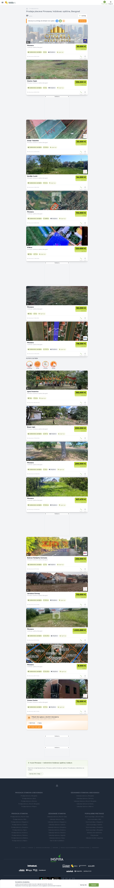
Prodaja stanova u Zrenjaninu (19, 827)
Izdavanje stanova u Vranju (57, 838)
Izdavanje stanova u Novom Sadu (57, 816)
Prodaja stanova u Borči (29, 798)
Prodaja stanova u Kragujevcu (19, 822)
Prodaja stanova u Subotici (19, 824)
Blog (16, 847)
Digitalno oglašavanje (43, 847)
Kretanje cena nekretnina (94, 832)
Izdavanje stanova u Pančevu (57, 832)
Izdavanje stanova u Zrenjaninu (57, 827)
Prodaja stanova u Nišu (19, 819)
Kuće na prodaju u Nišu (94, 819)
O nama (23, 847)
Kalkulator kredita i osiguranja (94, 838)
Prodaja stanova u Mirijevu (29, 806)
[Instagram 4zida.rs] (66, 879)
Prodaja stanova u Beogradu (29, 796)
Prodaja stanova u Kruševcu (20, 832)
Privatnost (95, 847)
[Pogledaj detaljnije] (57, 69)
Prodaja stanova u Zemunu (29, 801)
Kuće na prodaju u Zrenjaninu (94, 827)
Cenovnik (55, 847)
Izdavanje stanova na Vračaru (85, 804)
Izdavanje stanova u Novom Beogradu (85, 801)
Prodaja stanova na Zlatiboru (19, 838)
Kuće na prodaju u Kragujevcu (94, 822)
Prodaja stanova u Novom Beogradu (29, 804)
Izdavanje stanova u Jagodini (57, 835)
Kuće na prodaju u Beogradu (94, 830)
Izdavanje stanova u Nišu (57, 819)
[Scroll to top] (57, 786)
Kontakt (30, 847)
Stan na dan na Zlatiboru (57, 840)
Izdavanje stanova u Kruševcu (57, 830)
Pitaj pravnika (94, 835)
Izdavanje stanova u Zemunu (85, 798)
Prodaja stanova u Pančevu (20, 835)
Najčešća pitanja (84, 847)
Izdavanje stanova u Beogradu (85, 796)
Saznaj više (83, 885)
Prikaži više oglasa (35, 727)
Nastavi (93, 885)
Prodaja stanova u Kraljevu (19, 840)
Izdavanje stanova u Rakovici (85, 806)
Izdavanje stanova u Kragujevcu (57, 822)
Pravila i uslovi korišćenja (69, 847)
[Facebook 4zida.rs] (63, 879)
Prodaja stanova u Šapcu (19, 830)
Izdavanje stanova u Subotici (57, 824)
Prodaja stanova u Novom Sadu (19, 816)
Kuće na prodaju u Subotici (94, 824)
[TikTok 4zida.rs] (70, 879)
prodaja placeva (33, 8)
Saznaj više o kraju (34, 773)
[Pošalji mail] (73, 879)
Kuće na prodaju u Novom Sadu (94, 816)
